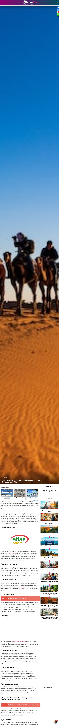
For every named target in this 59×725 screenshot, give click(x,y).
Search (57, 495)
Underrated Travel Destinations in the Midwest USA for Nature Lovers (49, 534)
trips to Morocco (13, 553)
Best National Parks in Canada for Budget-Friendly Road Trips (49, 558)
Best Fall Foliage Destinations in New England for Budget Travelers (49, 606)
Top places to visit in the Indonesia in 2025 (49, 510)
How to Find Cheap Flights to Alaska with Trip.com (49, 546)
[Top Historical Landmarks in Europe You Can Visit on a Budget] (49, 564)
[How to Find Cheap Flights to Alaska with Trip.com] (49, 541)
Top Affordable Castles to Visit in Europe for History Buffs (49, 594)
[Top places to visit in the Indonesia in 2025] (49, 505)
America (14, 607)
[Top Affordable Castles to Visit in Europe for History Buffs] (49, 588)
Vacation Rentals (35, 500)
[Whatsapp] (58, 14)
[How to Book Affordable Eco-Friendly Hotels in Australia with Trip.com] (49, 612)
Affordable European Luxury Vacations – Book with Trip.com (49, 582)
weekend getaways (23, 588)
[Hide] (58, 16)
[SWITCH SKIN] (57, 2)
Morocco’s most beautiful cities (18, 641)
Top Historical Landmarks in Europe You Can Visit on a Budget (49, 570)
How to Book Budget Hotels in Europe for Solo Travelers (49, 522)
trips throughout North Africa (18, 675)
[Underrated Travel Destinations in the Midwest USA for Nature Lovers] (49, 529)
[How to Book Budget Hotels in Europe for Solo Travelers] (49, 517)
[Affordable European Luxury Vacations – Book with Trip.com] (49, 576)
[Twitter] (58, 10)
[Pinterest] (58, 12)
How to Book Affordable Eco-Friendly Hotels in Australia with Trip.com (49, 618)
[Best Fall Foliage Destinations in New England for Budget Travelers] (49, 600)
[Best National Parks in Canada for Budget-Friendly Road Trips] (49, 552)
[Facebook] (58, 7)
